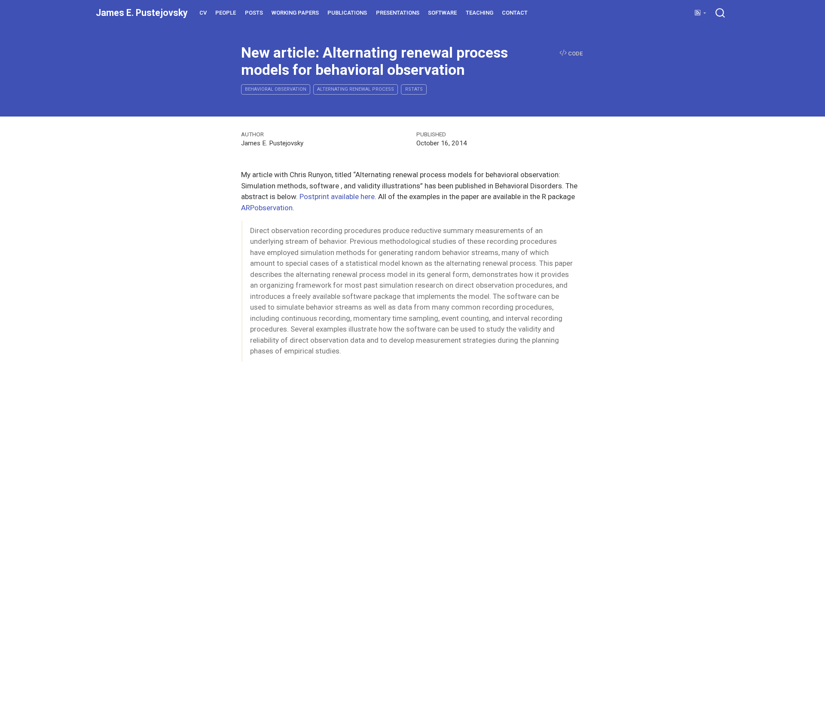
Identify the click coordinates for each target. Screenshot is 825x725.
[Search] (720, 12)
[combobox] (720, 12)
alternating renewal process (355, 89)
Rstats (414, 89)
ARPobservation (267, 207)
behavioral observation (275, 89)
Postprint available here (337, 196)
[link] (700, 13)
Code (575, 54)
